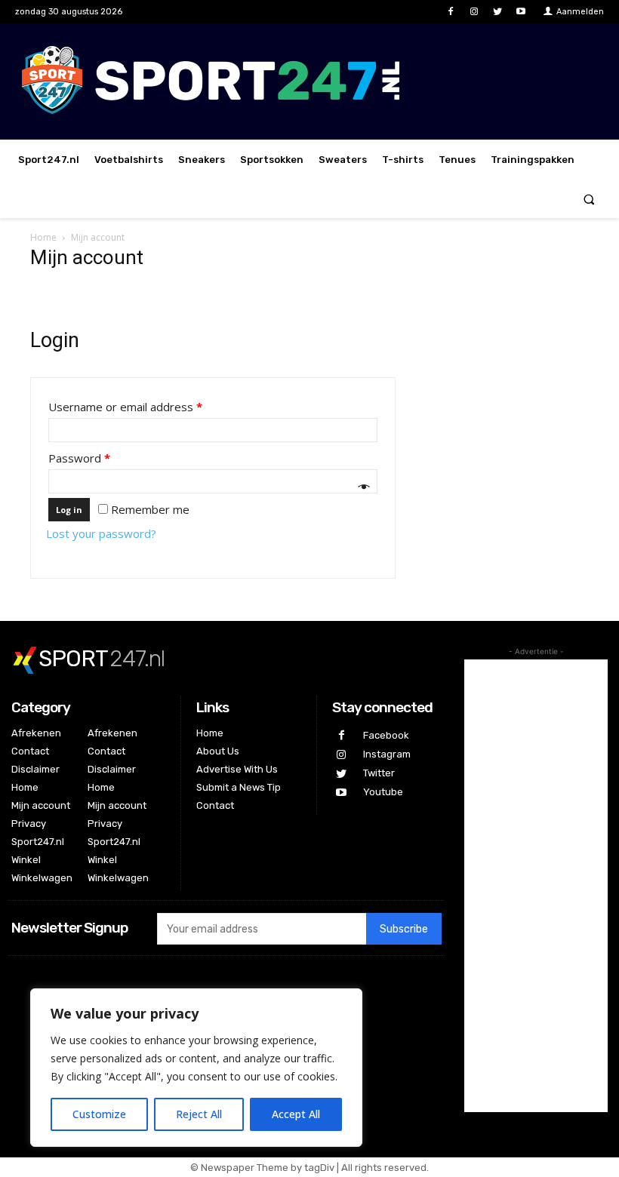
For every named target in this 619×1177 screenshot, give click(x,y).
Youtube (383, 791)
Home (43, 237)
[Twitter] (498, 11)
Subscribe (404, 929)
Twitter (379, 773)
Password (79, 458)
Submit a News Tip (238, 787)
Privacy (28, 823)
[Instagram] (473, 11)
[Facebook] (450, 11)
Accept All (296, 1114)
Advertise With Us (237, 769)
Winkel (26, 859)
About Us (217, 751)
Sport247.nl (37, 841)
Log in (69, 509)
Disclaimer (35, 769)
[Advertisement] (536, 885)
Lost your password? (101, 533)
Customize (99, 1114)
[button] (589, 199)
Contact (30, 751)
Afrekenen (36, 733)
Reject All (199, 1114)
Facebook (386, 735)
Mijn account (40, 805)
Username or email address (125, 406)
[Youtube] (521, 11)
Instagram (387, 754)
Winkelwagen (41, 878)
